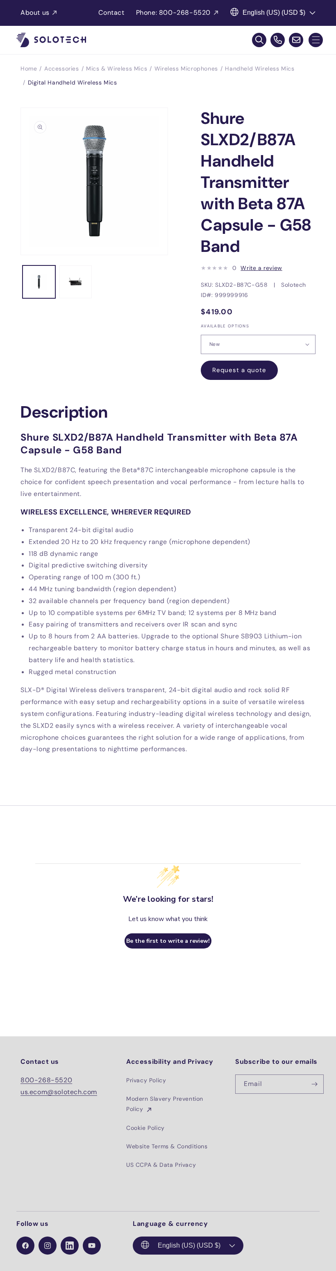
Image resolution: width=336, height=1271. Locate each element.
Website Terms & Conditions (167, 1146)
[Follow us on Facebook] (25, 1246)
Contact (111, 12)
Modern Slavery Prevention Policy (164, 1104)
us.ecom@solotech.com (58, 1092)
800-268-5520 (46, 1080)
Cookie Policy (145, 1128)
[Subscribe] (314, 1084)
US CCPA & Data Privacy (161, 1164)
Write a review (261, 268)
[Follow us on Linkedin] (70, 1246)
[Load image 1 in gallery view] (39, 281)
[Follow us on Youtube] (92, 1246)
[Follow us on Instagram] (48, 1246)
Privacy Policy (146, 1080)
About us (35, 12)
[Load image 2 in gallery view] (75, 281)
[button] (316, 40)
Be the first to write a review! (168, 941)
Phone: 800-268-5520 (173, 12)
